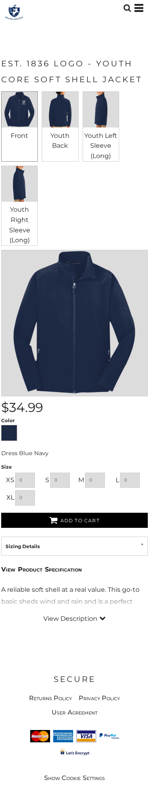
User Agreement (74, 712)
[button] (127, 8)
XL (10, 497)
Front (19, 135)
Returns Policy (50, 698)
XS (10, 480)
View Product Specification (41, 569)
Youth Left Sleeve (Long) (100, 146)
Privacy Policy (99, 698)
